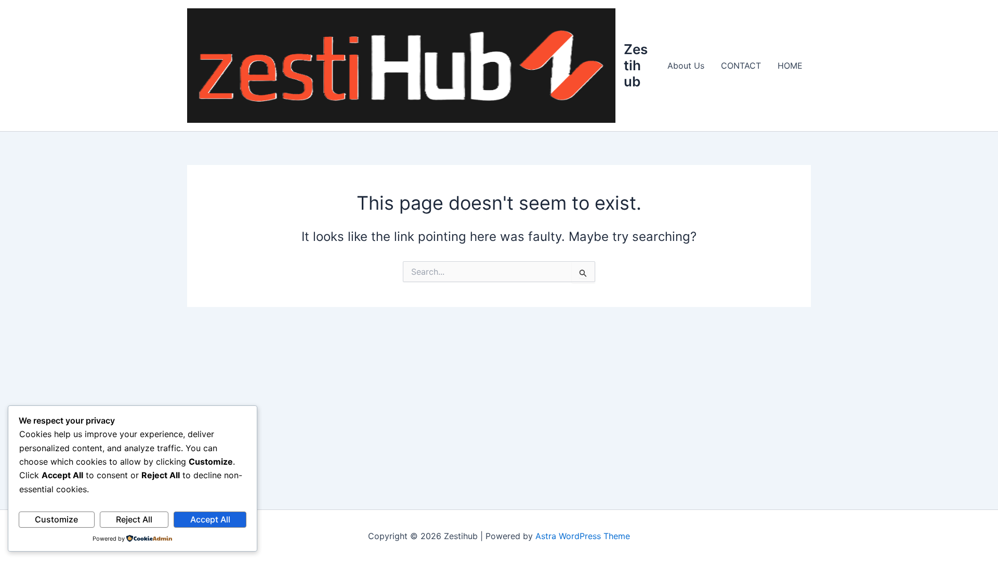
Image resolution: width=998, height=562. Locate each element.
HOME (790, 65)
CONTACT (741, 65)
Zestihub (636, 65)
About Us (685, 65)
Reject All (134, 519)
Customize (56, 519)
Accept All (210, 519)
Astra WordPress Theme (582, 536)
